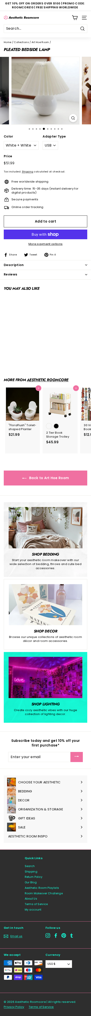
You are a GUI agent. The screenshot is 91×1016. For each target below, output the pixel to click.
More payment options (45, 244)
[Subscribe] (76, 757)
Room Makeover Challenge (44, 893)
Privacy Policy (14, 1007)
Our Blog (31, 882)
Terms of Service (36, 904)
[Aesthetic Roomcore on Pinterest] (63, 935)
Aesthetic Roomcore (47, 379)
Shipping (27, 171)
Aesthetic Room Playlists (42, 888)
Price (8, 156)
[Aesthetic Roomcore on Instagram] (48, 935)
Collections (21, 42)
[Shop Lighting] (45, 677)
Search (30, 866)
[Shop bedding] (45, 527)
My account (33, 909)
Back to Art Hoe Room (48, 478)
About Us (31, 898)
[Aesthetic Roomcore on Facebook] (55, 935)
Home (7, 42)
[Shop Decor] (45, 604)
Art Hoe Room (40, 42)
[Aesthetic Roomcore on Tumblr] (71, 935)
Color (8, 136)
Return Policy (34, 877)
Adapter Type (54, 136)
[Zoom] (73, 118)
